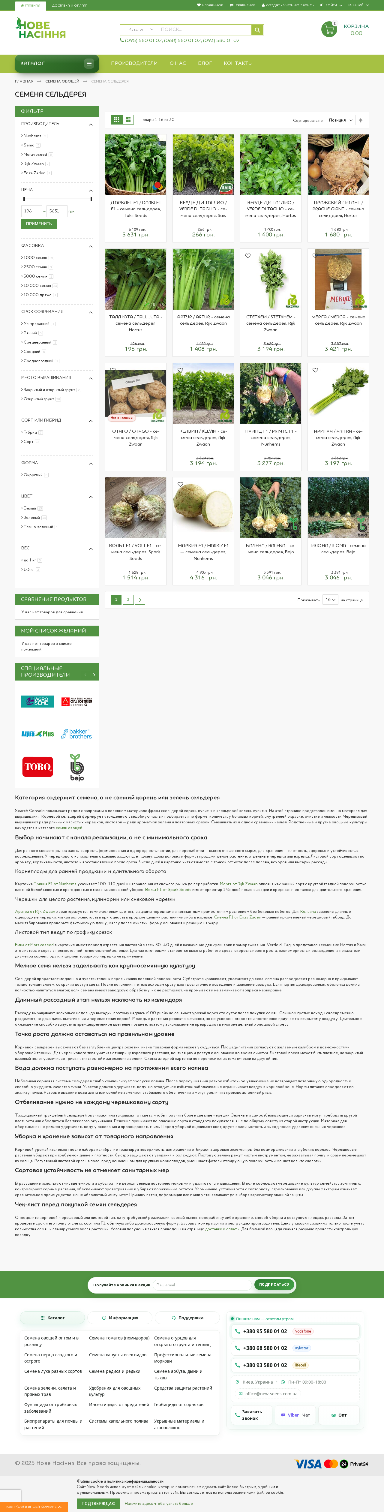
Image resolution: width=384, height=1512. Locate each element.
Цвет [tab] (27, 496)
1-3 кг (33, 569)
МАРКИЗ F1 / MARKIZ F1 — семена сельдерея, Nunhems (203, 552)
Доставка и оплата (70, 6)
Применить (39, 223)
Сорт (33, 442)
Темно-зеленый (42, 527)
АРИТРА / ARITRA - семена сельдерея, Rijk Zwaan (338, 438)
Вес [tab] (25, 548)
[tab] (52, 1317)
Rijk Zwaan (38, 164)
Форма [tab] (29, 463)
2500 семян (39, 267)
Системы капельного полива (118, 1421)
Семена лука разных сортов (53, 1371)
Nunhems (37, 136)
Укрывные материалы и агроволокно (179, 1424)
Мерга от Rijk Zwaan (239, 884)
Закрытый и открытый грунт (53, 390)
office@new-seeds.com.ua (271, 1393)
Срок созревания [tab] (42, 312)
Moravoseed (39, 154)
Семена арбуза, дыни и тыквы (178, 1374)
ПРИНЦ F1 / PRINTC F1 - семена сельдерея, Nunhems (271, 438)
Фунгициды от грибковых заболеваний (50, 1408)
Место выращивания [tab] (46, 378)
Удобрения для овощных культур (114, 1391)
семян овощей (69, 828)
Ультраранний (41, 324)
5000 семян (40, 276)
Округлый (37, 475)
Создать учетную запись (290, 5)
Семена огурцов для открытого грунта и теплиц (182, 1341)
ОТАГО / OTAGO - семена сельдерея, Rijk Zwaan (136, 438)
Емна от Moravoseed (34, 945)
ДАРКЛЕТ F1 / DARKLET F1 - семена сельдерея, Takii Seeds (135, 209)
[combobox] (192, 30)
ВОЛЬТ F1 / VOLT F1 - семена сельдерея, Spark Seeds (136, 552)
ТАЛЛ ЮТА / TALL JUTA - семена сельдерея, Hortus (135, 323)
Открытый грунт (43, 399)
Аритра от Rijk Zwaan (35, 911)
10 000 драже (42, 295)
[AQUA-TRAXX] (37, 766)
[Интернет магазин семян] (64, 28)
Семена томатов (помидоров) (119, 1338)
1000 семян (40, 258)
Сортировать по (308, 120)
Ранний (34, 333)
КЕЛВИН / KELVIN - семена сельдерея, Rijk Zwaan (203, 438)
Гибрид (34, 432)
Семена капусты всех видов (117, 1354)
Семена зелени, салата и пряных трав (50, 1391)
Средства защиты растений (183, 1388)
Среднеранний (41, 342)
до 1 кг (34, 560)
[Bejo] (76, 766)
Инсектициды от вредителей (119, 1404)
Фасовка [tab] (32, 246)
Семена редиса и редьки (114, 1371)
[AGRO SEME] (37, 701)
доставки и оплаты (222, 1229)
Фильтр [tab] (32, 111)
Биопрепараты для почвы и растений (53, 1424)
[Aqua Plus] (37, 734)
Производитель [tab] (40, 124)
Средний (36, 352)
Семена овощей (62, 81)
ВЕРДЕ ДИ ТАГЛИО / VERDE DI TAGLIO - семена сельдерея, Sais (203, 209)
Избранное (212, 5)
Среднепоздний (43, 361)
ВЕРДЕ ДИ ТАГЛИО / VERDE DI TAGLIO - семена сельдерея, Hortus (270, 209)
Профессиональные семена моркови (183, 1358)
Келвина (308, 911)
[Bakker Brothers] (76, 734)
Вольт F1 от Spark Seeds (168, 890)
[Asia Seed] (76, 701)
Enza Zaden (39, 173)
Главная (32, 6)
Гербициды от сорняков (178, 1404)
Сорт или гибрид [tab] (41, 420)
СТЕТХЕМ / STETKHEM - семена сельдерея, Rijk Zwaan (271, 323)
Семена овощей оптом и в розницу (51, 1341)
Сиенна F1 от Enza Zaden (237, 917)
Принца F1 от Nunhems (55, 884)
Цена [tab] (27, 190)
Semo (33, 145)
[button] (113, 142)
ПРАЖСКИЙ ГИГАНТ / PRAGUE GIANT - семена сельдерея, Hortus (338, 209)
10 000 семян (42, 286)
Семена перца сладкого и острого (50, 1358)
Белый (34, 508)
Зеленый (36, 518)
